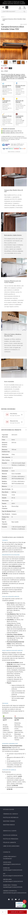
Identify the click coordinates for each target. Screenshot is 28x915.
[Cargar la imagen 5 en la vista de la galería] (23, 62)
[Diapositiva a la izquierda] (1, 61)
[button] (3, 7)
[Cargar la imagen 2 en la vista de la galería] (10, 62)
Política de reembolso (10, 817)
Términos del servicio (10, 814)
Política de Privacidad (10, 838)
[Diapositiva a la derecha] (26, 61)
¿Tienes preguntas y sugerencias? (9, 857)
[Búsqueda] (24, 11)
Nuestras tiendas (9, 821)
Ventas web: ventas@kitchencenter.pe (12, 863)
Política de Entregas (10, 835)
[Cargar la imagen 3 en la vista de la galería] (14, 62)
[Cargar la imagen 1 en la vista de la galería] (5, 62)
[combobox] (14, 11)
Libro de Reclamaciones (11, 846)
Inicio (2, 16)
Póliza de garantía (9, 842)
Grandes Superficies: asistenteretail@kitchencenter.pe (14, 892)
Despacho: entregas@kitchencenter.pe (12, 869)
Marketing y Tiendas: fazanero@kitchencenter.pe (12, 886)
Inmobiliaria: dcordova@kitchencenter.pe (13, 880)
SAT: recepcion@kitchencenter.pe (13, 874)
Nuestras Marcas (9, 824)
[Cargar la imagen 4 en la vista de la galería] (19, 62)
